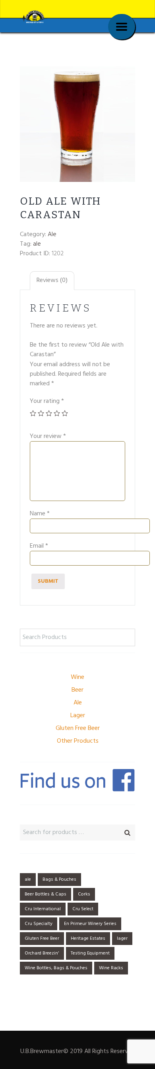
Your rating (47, 401)
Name (40, 514)
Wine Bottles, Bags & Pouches (56, 968)
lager (122, 939)
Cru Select (82, 909)
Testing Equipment (90, 953)
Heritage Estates (88, 939)
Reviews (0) (52, 280)
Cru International (43, 909)
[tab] (52, 280)
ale (37, 244)
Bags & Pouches (59, 880)
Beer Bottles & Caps (45, 894)
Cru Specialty (38, 924)
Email (39, 546)
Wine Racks (111, 968)
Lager (77, 715)
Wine (77, 677)
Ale (52, 234)
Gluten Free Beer (78, 728)
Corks (84, 894)
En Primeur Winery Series (90, 924)
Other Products (78, 741)
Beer (77, 690)
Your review (48, 436)
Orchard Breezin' (42, 953)
